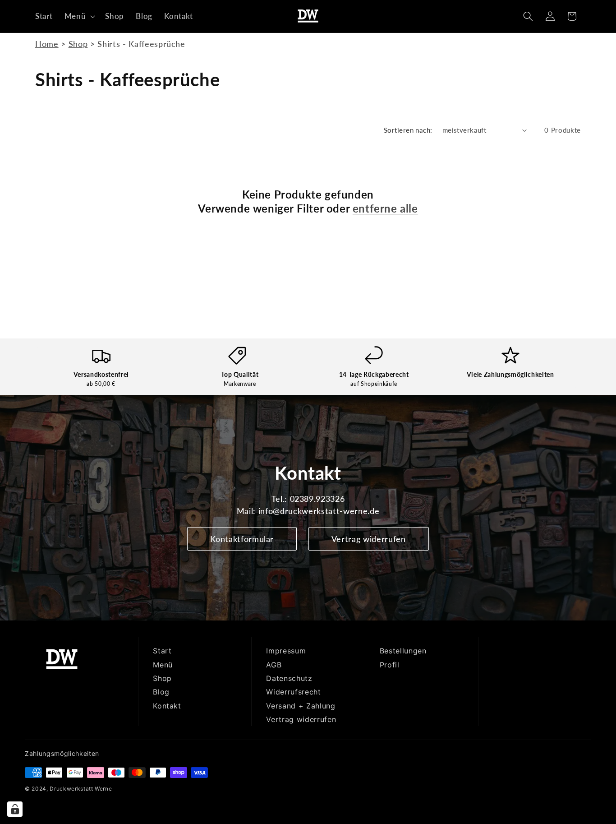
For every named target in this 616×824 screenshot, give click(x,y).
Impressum (286, 650)
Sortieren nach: (408, 130)
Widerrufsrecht (293, 691)
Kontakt (167, 705)
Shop (78, 44)
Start (162, 650)
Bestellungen (403, 650)
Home (47, 44)
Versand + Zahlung (300, 705)
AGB (273, 664)
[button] (79, 16)
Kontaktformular (242, 539)
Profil (390, 664)
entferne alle (385, 208)
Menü (163, 664)
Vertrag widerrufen (368, 539)
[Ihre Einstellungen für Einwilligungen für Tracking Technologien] (15, 809)
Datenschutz (289, 678)
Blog (161, 691)
